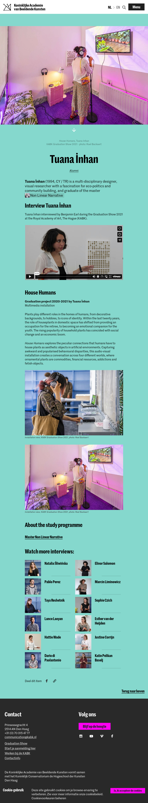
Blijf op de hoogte (94, 726)
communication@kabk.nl (20, 737)
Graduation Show (16, 743)
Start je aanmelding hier (20, 748)
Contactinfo (12, 758)
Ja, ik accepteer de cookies (128, 790)
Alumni (74, 170)
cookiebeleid (94, 794)
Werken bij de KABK (17, 753)
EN (118, 7)
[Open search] (124, 6)
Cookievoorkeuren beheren (49, 798)
